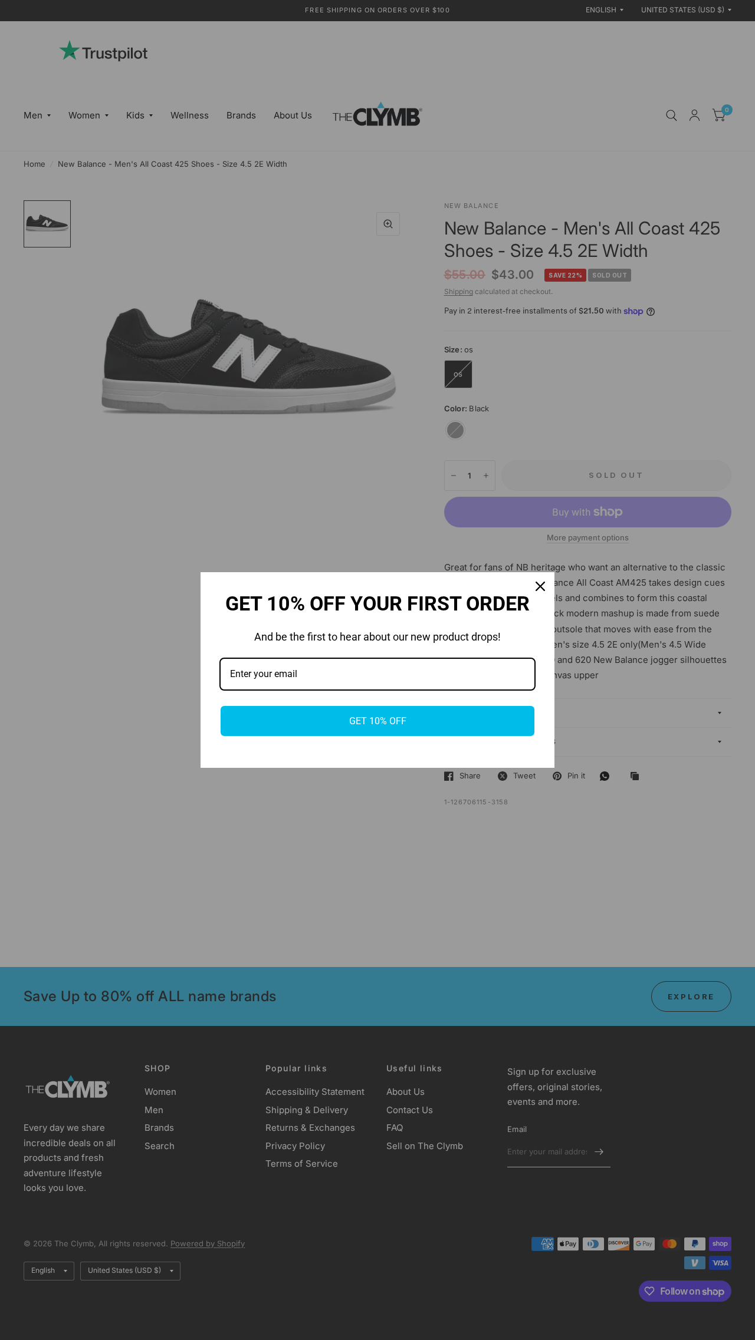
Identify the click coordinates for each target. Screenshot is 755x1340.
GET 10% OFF (377, 721)
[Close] (540, 586)
